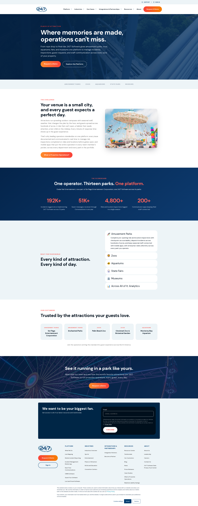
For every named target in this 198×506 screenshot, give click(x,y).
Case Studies (128, 473)
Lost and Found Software (72, 481)
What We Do (68, 450)
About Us (147, 450)
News (126, 465)
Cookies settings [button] (118, 501)
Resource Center (129, 450)
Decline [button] (136, 501)
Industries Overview (91, 450)
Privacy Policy (111, 491)
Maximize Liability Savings (132, 483)
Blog (125, 462)
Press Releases (129, 469)
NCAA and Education (91, 465)
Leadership (147, 454)
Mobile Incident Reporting (73, 458)
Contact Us (147, 462)
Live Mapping (69, 454)
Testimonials (128, 454)
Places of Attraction (91, 462)
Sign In (48, 465)
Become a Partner (110, 456)
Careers (146, 458)
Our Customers (129, 458)
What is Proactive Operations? (56, 155)
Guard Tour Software (71, 477)
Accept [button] (128, 501)
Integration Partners (111, 453)
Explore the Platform (74, 64)
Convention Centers (91, 469)
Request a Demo (153, 9)
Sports (87, 454)
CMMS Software (69, 474)
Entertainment (89, 458)
